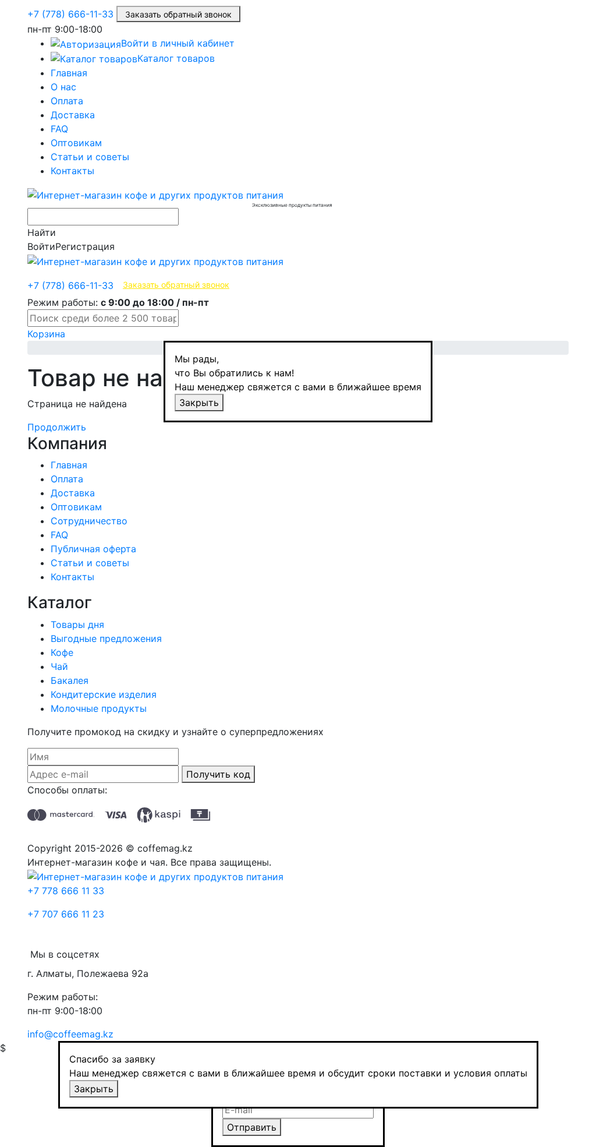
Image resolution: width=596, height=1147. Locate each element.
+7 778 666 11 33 (65, 891)
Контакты (72, 171)
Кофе (62, 652)
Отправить (251, 1127)
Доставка (73, 115)
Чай (59, 666)
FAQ (59, 129)
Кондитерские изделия (104, 694)
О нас (63, 87)
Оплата (67, 101)
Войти (41, 246)
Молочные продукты (99, 708)
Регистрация (85, 246)
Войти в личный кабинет (178, 43)
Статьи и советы (90, 157)
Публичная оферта (93, 549)
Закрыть (199, 402)
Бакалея (69, 680)
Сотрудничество (89, 521)
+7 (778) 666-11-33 (70, 14)
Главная (69, 73)
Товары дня (77, 624)
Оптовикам (76, 143)
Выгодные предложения (106, 638)
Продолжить (56, 427)
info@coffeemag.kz (70, 1034)
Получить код (218, 774)
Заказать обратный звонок (178, 14)
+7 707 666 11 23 (65, 914)
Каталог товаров (176, 58)
